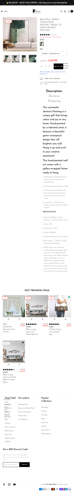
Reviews (54, 96)
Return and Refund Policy (26, 408)
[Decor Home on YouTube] (14, 484)
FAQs (7, 412)
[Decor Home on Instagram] (9, 484)
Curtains (44, 411)
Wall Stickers (45, 430)
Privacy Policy (22, 415)
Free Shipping (22, 419)
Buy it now (66, 65)
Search (7, 415)
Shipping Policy (23, 404)
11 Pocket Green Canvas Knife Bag (55, 331)
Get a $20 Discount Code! (15, 449)
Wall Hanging (45, 434)
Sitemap (7, 423)
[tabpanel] (20, 34)
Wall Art (44, 426)
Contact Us (8, 408)
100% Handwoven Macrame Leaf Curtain (9, 328)
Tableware (44, 422)
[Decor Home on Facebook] (4, 484)
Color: (42, 40)
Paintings (44, 415)
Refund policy (9, 431)
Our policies (23, 398)
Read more (19, 364)
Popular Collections (46, 399)
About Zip (8, 434)
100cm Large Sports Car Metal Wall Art (32, 331)
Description (54, 91)
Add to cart (19, 319)
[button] (45, 35)
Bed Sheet (44, 407)
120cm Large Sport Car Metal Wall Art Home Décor (9, 378)
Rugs (43, 418)
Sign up (24, 464)
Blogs (6, 419)
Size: (41, 49)
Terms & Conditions (24, 412)
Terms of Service (10, 427)
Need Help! (10, 398)
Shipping (54, 101)
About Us (8, 404)
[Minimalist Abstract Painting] (42, 44)
